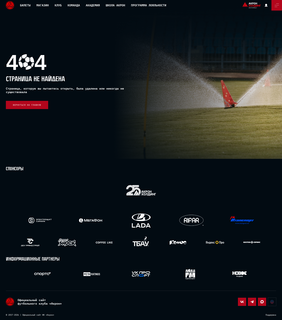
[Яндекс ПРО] (215, 242)
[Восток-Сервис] (252, 242)
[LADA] (141, 220)
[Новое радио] (239, 274)
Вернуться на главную (27, 105)
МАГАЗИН (42, 5)
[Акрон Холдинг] (141, 191)
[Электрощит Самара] (40, 220)
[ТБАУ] (141, 242)
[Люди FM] (190, 274)
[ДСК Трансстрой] (30, 242)
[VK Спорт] (141, 274)
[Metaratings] (92, 274)
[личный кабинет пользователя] (266, 5)
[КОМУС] (178, 242)
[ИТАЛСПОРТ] (242, 220)
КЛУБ (58, 5)
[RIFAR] (191, 220)
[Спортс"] (42, 274)
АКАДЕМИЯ (93, 5)
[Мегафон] (90, 220)
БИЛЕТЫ (25, 5)
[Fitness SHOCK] (67, 242)
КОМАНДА (74, 5)
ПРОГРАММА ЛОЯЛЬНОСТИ (148, 5)
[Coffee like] (104, 242)
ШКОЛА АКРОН (115, 5)
